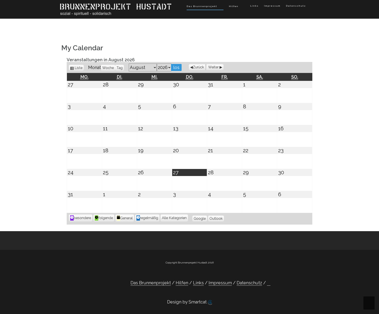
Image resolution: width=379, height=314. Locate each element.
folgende (105, 218)
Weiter (213, 67)
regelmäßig (149, 218)
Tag (119, 68)
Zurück (198, 67)
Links (254, 6)
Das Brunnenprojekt (202, 6)
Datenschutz (296, 6)
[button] (312, 6)
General (126, 218)
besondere (82, 218)
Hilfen (233, 6)
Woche (108, 68)
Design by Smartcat (187, 302)
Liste (79, 68)
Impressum (272, 6)
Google (200, 218)
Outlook (216, 218)
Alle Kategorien (174, 218)
